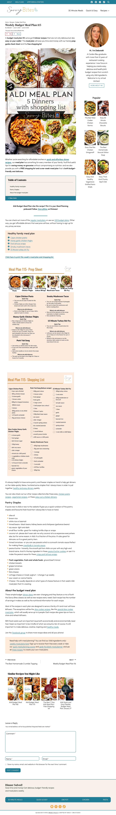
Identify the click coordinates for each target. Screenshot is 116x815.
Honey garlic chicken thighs (21, 240)
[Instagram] (100, 2)
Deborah (9, 27)
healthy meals (53, 627)
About (9, 2)
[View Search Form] (108, 2)
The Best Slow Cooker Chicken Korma (90, 121)
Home (6, 22)
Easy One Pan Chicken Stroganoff (90, 149)
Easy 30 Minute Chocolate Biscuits (103, 121)
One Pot (64, 800)
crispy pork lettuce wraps (47, 554)
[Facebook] (92, 2)
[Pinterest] (96, 2)
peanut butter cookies (57, 551)
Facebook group (18, 633)
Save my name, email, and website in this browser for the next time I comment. (37, 764)
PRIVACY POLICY (53, 812)
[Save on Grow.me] (23, 34)
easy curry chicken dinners (46, 497)
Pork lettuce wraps (18, 243)
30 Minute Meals (75, 10)
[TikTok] (104, 2)
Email (46, 759)
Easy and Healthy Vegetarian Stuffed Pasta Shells (90, 182)
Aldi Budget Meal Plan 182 (15, 703)
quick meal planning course (24, 647)
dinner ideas (28, 594)
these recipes (17, 650)
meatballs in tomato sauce (34, 545)
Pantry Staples (14, 189)
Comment (11, 733)
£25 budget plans (62, 220)
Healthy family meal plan (18, 186)
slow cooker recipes (42, 609)
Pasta (105, 800)
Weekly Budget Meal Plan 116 (64, 662)
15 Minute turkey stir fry (20, 250)
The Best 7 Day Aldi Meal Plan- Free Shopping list (49, 705)
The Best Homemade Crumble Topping (21, 662)
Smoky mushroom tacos (20, 247)
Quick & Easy (92, 10)
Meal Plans (19, 2)
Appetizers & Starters (35, 2)
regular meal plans (38, 220)
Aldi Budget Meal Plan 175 (32, 703)
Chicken (85, 800)
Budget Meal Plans (20, 22)
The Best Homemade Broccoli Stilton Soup (103, 151)
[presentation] (15, 689)
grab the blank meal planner (51, 647)
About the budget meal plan (19, 192)
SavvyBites (42, 209)
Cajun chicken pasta (19, 238)
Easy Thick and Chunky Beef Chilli (103, 179)
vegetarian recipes (19, 497)
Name (9, 759)
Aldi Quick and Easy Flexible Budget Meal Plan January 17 (65, 705)
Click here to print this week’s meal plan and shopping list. (29, 257)
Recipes (12, 22)
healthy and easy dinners (23, 488)
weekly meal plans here (19, 644)
